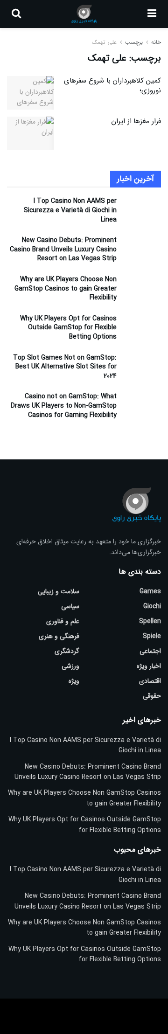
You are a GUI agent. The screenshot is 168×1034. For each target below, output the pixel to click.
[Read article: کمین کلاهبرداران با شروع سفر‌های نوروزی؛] (30, 93)
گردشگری (67, 651)
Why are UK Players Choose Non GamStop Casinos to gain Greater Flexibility (65, 288)
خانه (155, 42)
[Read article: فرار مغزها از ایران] (30, 133)
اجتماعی (150, 651)
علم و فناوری (62, 621)
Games (150, 591)
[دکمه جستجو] (16, 14)
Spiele (152, 636)
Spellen (150, 621)
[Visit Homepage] (84, 14)
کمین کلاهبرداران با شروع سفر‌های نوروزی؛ (112, 85)
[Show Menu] (151, 14)
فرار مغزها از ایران (136, 121)
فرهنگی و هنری (59, 636)
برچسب (134, 42)
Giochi (152, 606)
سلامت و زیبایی (58, 591)
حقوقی (152, 696)
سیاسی (70, 606)
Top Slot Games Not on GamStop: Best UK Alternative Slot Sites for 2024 (65, 367)
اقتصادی (150, 681)
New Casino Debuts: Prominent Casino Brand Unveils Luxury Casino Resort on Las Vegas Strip (63, 249)
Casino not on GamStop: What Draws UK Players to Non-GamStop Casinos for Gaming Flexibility (64, 405)
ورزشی (70, 666)
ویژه (74, 681)
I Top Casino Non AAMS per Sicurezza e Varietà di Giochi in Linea (70, 210)
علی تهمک (104, 42)
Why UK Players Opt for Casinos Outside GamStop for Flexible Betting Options (68, 327)
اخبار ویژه (149, 666)
